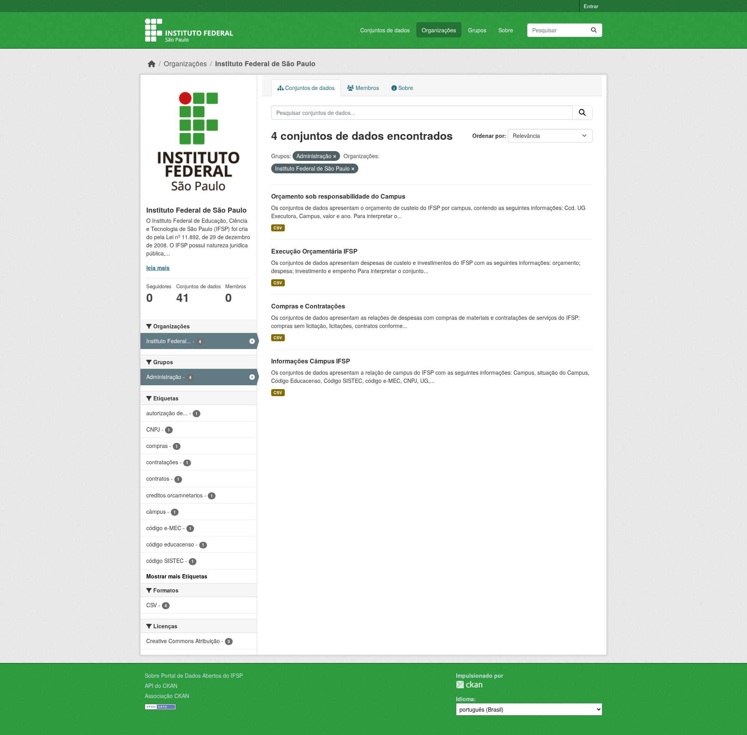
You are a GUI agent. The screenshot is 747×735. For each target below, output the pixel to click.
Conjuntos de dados (385, 30)
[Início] (152, 63)
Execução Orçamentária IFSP (314, 251)
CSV (278, 228)
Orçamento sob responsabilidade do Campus (338, 196)
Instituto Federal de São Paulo (265, 63)
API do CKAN (161, 685)
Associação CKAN (167, 696)
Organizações (439, 30)
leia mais (158, 267)
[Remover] (334, 156)
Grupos (477, 30)
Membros (366, 88)
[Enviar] (593, 30)
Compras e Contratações (308, 305)
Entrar (591, 6)
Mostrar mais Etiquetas (176, 576)
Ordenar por (488, 135)
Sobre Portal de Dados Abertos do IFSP (194, 675)
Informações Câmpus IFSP (310, 360)
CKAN (469, 684)
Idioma (465, 699)
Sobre (505, 30)
